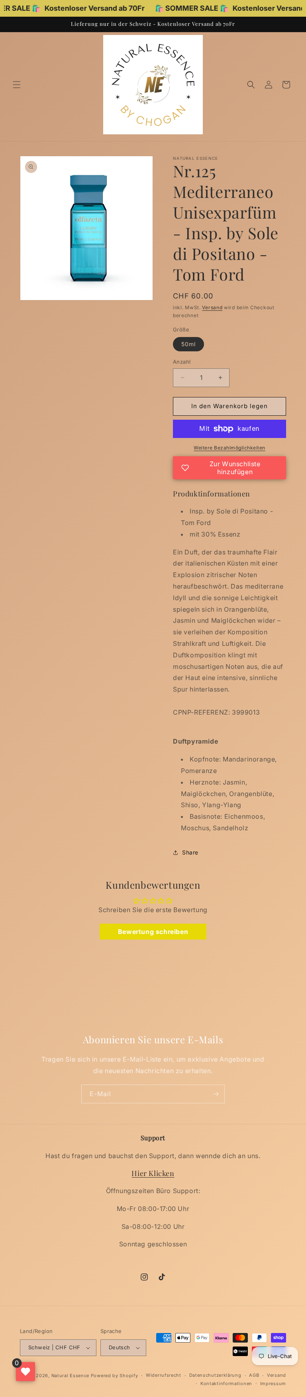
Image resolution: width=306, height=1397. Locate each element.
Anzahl (181, 361)
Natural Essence (71, 1375)
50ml (188, 344)
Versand (212, 307)
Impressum (273, 1383)
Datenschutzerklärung (215, 1375)
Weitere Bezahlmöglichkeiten (229, 448)
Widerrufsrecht (163, 1375)
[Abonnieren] (215, 1094)
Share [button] (190, 852)
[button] (17, 84)
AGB (254, 1375)
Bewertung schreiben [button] (153, 932)
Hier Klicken (152, 1173)
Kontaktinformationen (226, 1383)
